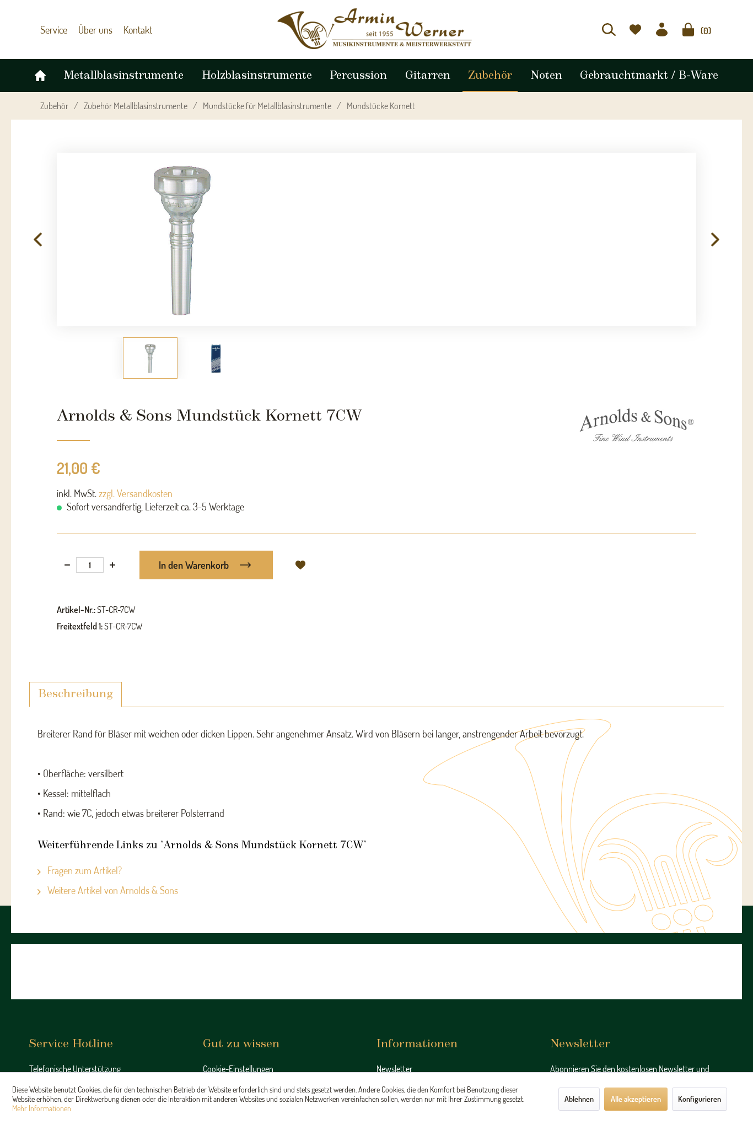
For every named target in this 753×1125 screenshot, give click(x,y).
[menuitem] (608, 29)
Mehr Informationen (41, 1108)
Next (715, 240)
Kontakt (129, 29)
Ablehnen (579, 1099)
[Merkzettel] (635, 29)
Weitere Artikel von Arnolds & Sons (111, 890)
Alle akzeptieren (636, 1099)
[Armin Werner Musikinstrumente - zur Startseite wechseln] (376, 28)
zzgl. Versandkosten (136, 493)
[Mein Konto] (661, 29)
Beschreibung (75, 694)
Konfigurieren (699, 1099)
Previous (37, 240)
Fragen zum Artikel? (83, 870)
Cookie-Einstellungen (238, 1068)
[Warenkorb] (688, 29)
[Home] (40, 73)
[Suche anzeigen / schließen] (608, 29)
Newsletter (394, 1068)
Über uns (90, 29)
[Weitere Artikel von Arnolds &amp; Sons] (636, 425)
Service (52, 29)
